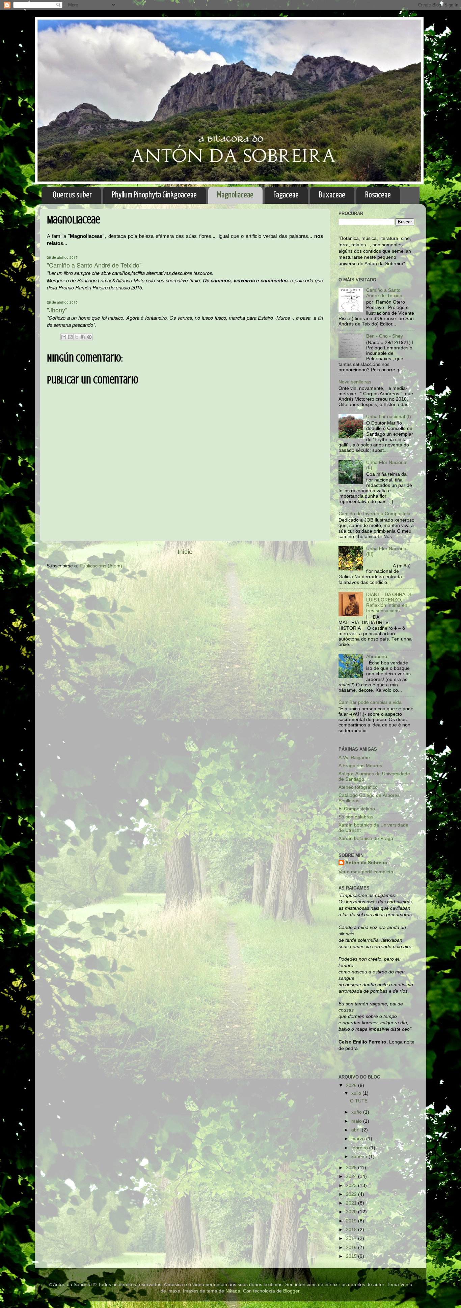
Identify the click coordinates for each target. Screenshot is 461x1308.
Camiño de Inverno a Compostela (374, 513)
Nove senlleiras (354, 381)
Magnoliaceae (235, 195)
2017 (352, 1238)
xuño (357, 1112)
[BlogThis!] (70, 337)
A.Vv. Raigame (354, 757)
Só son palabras (355, 816)
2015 (352, 1256)
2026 (352, 1085)
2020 (352, 1211)
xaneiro (360, 1156)
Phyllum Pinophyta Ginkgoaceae (154, 195)
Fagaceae (286, 195)
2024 (352, 1176)
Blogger (291, 1291)
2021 (352, 1203)
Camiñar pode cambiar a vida (370, 702)
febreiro (360, 1147)
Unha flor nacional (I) (388, 416)
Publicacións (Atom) (101, 565)
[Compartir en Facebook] (83, 337)
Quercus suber (72, 195)
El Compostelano (356, 808)
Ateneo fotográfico (358, 787)
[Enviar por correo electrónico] (63, 337)
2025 (352, 1167)
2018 (352, 1229)
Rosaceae (378, 195)
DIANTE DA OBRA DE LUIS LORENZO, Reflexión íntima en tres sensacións (389, 603)
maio (357, 1121)
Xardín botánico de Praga (365, 838)
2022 (352, 1194)
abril (356, 1129)
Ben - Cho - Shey (384, 336)
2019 (352, 1220)
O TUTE (359, 1100)
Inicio (185, 551)
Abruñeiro (376, 656)
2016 (352, 1247)
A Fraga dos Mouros (360, 765)
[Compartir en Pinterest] (89, 337)
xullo (356, 1093)
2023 (352, 1185)
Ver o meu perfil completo (365, 871)
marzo (358, 1138)
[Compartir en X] (76, 337)
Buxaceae (332, 195)
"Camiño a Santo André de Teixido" (94, 264)
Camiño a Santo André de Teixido (384, 293)
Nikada (232, 1291)
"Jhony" (57, 309)
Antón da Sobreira (366, 862)
